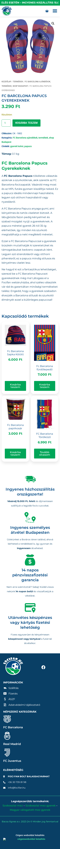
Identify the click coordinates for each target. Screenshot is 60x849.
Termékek (18, 82)
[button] (54, 11)
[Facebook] (43, 667)
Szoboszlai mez (13, 805)
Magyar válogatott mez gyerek (30, 809)
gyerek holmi (16, 146)
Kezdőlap (6, 82)
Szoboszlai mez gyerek (40, 805)
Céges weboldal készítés (30, 835)
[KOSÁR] (47, 11)
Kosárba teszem (26, 122)
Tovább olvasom (44, 453)
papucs (28, 146)
